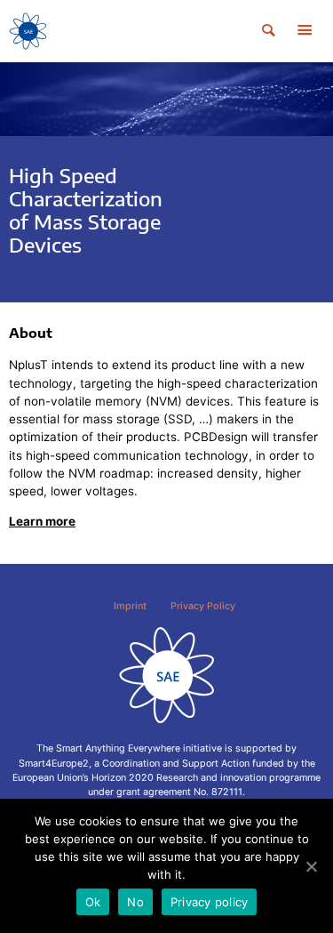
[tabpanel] (166, 182)
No (135, 902)
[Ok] (311, 866)
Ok (93, 902)
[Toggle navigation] (304, 30)
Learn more (42, 521)
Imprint (130, 606)
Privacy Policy (202, 606)
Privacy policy (209, 902)
